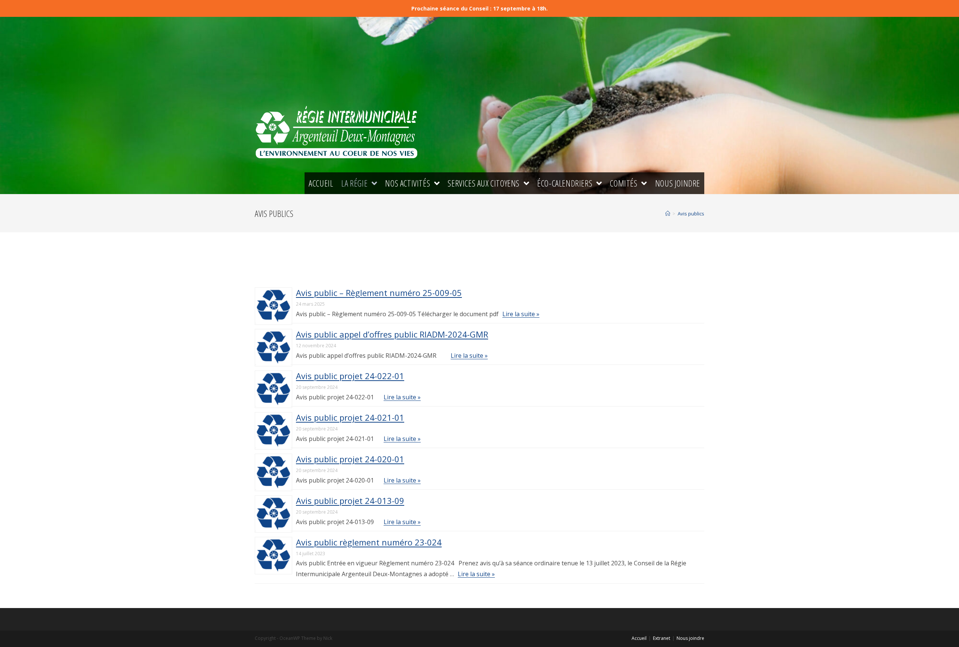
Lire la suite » (520, 314)
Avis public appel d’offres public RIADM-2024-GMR (392, 334)
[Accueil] (667, 213)
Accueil (639, 638)
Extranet (661, 638)
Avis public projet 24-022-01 (350, 375)
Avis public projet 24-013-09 (350, 500)
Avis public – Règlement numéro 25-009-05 (379, 292)
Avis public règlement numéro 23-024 (369, 542)
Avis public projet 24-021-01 (350, 417)
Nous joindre (690, 638)
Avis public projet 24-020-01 (350, 459)
